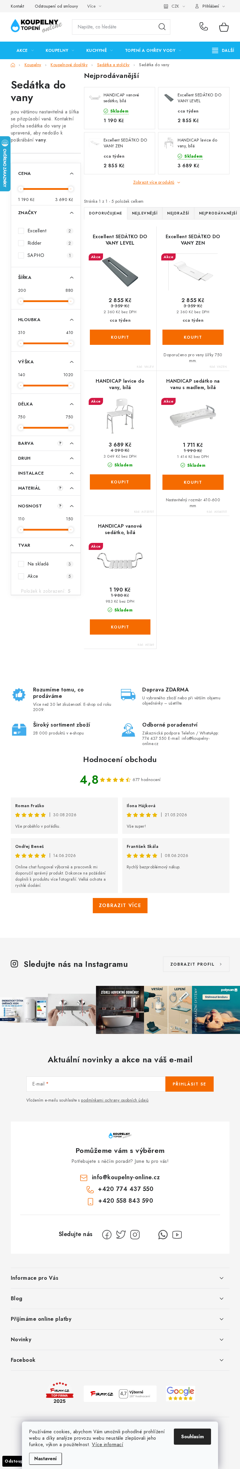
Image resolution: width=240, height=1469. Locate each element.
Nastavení (45, 1458)
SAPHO (49, 255)
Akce (49, 576)
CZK (175, 6)
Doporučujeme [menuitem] (105, 213)
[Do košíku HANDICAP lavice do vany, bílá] (120, 482)
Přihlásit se (189, 1084)
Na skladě (49, 563)
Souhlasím (192, 1436)
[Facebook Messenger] (149, 1234)
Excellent (49, 230)
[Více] (223, 50)
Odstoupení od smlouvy (56, 6)
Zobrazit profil (192, 964)
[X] (121, 1234)
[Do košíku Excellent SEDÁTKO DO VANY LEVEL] (120, 337)
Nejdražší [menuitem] (178, 213)
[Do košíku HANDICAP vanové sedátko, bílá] (120, 627)
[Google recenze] (180, 1393)
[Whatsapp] (163, 1234)
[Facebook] (107, 1234)
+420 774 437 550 (205, 27)
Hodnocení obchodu (120, 759)
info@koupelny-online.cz (126, 1177)
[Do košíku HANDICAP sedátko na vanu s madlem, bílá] (193, 482)
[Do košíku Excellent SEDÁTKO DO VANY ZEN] (193, 337)
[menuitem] (25, 50)
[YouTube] (177, 1234)
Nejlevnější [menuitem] (145, 213)
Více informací (107, 1444)
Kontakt (17, 6)
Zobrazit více (120, 905)
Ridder (49, 243)
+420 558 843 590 (125, 1201)
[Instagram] (135, 1234)
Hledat (162, 27)
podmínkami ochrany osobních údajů (115, 1100)
